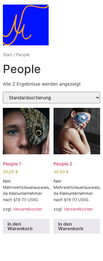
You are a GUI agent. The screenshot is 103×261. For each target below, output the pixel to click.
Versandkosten (27, 209)
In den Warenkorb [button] (20, 226)
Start (7, 54)
